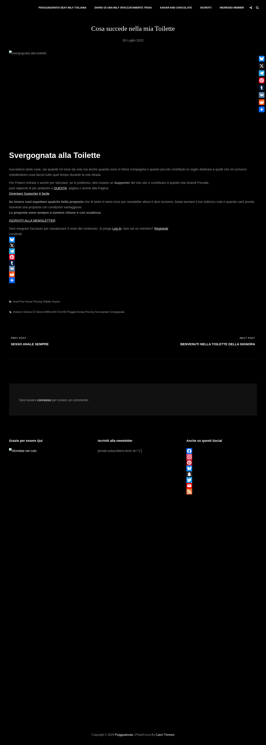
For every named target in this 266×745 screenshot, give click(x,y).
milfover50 (51, 311)
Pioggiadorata (124, 734)
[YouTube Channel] (221, 486)
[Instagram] (221, 457)
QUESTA (60, 188)
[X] (133, 245)
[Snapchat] (221, 474)
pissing (89, 311)
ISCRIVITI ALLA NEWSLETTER (32, 220)
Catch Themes (165, 734)
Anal (15, 301)
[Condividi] (133, 280)
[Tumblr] (133, 263)
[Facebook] (221, 451)
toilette (47, 301)
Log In (116, 228)
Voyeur (56, 301)
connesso (44, 400)
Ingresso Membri (232, 7)
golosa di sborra (33, 311)
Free (21, 301)
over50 (62, 311)
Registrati (161, 228)
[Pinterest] (133, 257)
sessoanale (102, 311)
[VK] (133, 269)
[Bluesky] (133, 240)
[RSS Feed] (221, 491)
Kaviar (29, 301)
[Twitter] (221, 480)
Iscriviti (206, 7)
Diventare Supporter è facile (29, 193)
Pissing (37, 301)
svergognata (116, 311)
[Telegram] (133, 251)
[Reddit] (133, 274)
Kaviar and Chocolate (176, 7)
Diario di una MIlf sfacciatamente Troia (123, 7)
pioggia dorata (76, 311)
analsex (18, 311)
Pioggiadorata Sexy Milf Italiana (62, 7)
